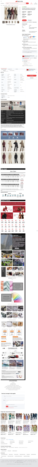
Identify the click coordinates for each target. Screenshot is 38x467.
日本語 (31, 461)
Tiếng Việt (18, 462)
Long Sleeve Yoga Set (16, 5)
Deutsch (22, 461)
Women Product (11, 454)
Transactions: (33, 58)
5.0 (29, 70)
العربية (27, 461)
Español (8, 461)
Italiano (19, 461)
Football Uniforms (21, 443)
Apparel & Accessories (5, 5)
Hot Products (3, 460)
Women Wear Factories (22, 454)
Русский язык (16, 461)
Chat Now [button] (30, 20)
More (1, 457)
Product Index (34, 460)
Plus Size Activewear (12, 442)
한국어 (29, 461)
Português (11, 461)
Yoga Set (12, 5)
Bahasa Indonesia (21, 462)
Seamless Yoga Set (15, 450)
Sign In (23, 65)
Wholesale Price (22, 460)
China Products (6, 460)
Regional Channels (30, 460)
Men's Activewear (21, 442)
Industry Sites (26, 460)
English (6, 461)
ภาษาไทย (35, 461)
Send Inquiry (24, 20)
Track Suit (11, 443)
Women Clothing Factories (4, 454)
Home (1, 5)
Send (7, 406)
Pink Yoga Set (9, 450)
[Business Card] (36, 72)
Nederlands (25, 461)
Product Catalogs (11, 439)
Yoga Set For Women (3, 456)
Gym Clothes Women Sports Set (18, 456)
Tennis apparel (2, 442)
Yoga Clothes (28, 454)
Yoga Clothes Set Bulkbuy (27, 456)
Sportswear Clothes (33, 454)
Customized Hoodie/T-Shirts (4, 443)
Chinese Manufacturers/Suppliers (12, 460)
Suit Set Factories (16, 454)
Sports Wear (9, 5)
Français (13, 461)
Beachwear (29, 442)
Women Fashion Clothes (10, 456)
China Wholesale (18, 460)
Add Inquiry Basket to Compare (11, 24)
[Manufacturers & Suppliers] (19, 1)
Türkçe (15, 462)
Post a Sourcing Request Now (10, 407)
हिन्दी (33, 461)
